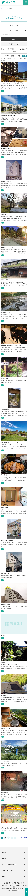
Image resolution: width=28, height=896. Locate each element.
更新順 (12, 56)
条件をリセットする (14, 44)
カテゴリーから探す (14, 26)
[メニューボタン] (25, 2)
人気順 (18, 56)
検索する (14, 39)
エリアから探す (14, 30)
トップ (2, 8)
